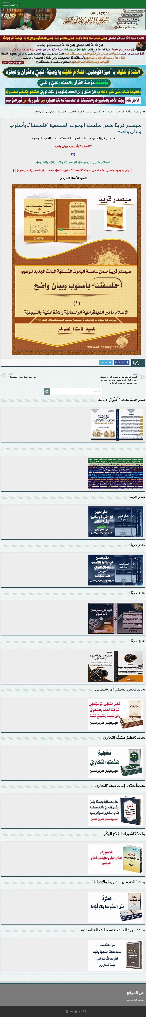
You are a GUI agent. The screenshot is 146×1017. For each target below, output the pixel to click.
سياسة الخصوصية (135, 999)
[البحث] (47, 391)
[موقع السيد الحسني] (73, 19)
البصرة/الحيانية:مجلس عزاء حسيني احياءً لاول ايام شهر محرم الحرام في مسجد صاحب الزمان (118, 378)
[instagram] (66, 1011)
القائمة (15, 4)
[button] (6, 3)
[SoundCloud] (71, 1011)
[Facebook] (83, 1011)
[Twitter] (79, 1011)
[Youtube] (75, 1011)
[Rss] (86, 1011)
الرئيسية (138, 111)
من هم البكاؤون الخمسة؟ (22, 375)
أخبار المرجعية (122, 111)
